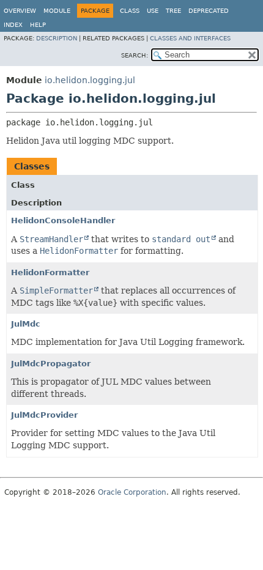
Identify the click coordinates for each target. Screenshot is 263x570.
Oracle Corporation (132, 492)
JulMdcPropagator (51, 363)
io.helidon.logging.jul (90, 80)
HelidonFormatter (50, 272)
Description (56, 38)
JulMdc (25, 323)
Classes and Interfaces (190, 38)
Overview (20, 10)
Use (152, 10)
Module (56, 10)
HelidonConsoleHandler (63, 220)
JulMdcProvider (44, 415)
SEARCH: (134, 55)
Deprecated (208, 10)
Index (13, 24)
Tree (173, 10)
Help (38, 24)
